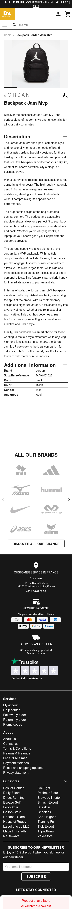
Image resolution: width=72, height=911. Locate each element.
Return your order (36, 653)
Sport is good (47, 816)
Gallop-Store (12, 812)
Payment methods (16, 762)
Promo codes (12, 724)
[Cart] (68, 14)
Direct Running (14, 797)
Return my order (14, 719)
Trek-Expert (46, 826)
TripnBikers (46, 831)
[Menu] (5, 25)
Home (8, 35)
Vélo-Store (45, 836)
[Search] (14, 24)
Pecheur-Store (48, 792)
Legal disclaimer (15, 758)
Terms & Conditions (17, 748)
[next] (69, 499)
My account (11, 705)
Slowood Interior (49, 797)
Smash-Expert (48, 802)
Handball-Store (14, 816)
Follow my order (14, 714)
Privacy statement (15, 772)
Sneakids (44, 812)
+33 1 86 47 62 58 (36, 591)
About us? (10, 738)
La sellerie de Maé (16, 826)
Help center (11, 710)
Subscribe (36, 876)
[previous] (3, 499)
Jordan (17, 94)
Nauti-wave (11, 836)
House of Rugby (14, 821)
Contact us (36, 578)
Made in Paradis (14, 831)
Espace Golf (12, 802)
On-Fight (44, 788)
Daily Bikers (11, 792)
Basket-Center (13, 788)
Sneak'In (44, 807)
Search (23, 25)
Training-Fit (46, 821)
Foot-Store (10, 807)
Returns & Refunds (16, 753)
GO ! (36, 6)
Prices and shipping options (23, 767)
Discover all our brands (36, 543)
